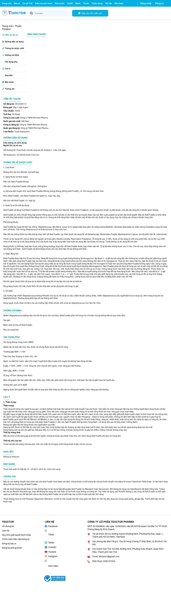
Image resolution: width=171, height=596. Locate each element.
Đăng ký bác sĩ (9, 543)
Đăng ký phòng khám (12, 547)
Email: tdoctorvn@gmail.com (105, 556)
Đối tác (108, 3)
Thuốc (86, 3)
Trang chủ (6, 3)
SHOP (70, 3)
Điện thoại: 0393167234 (103, 561)
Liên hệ (5, 530)
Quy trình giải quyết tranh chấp (16, 534)
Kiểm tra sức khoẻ (43, 3)
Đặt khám (118, 3)
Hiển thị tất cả (11, 34)
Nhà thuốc (59, 3)
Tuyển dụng (97, 3)
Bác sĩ (17, 3)
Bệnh (77, 3)
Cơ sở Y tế (27, 3)
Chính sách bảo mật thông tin (16, 539)
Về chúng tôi (8, 526)
